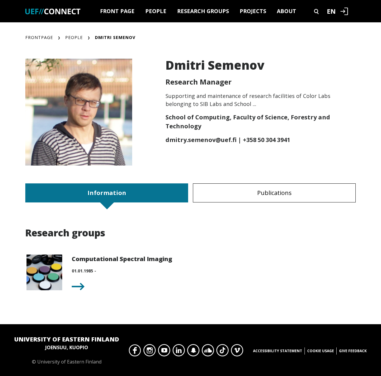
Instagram (149, 352)
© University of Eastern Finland (66, 350)
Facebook (135, 352)
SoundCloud (208, 352)
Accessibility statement (277, 350)
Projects (253, 11)
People (155, 11)
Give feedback (353, 350)
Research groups (203, 11)
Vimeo (237, 352)
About (286, 11)
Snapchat (193, 352)
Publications (274, 193)
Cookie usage (320, 350)
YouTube (164, 352)
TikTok (222, 352)
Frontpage (39, 37)
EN (331, 11)
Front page (117, 11)
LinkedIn (179, 352)
